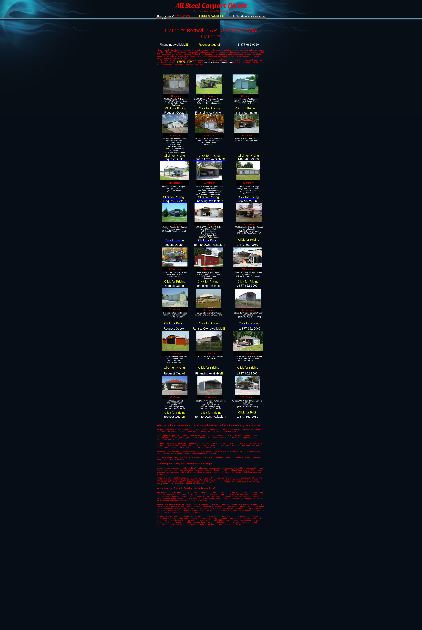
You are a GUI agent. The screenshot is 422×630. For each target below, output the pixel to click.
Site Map (164, 18)
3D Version (175, 96)
